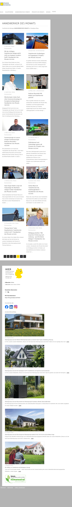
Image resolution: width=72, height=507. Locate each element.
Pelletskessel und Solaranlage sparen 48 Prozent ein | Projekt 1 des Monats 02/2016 (36, 145)
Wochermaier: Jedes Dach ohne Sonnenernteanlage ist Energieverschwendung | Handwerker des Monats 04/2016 (13, 101)
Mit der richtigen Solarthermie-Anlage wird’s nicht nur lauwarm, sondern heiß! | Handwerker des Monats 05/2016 (12, 55)
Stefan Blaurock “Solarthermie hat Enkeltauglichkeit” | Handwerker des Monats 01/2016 (35, 189)
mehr (68, 342)
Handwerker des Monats (22, 12)
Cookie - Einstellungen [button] (20, 487)
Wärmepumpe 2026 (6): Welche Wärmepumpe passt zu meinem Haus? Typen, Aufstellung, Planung (29, 340)
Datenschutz (10, 487)
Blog (1, 12)
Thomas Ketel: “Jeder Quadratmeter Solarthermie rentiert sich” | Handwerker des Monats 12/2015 (12, 231)
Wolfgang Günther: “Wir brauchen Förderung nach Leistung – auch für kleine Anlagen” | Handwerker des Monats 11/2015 (36, 237)
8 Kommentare (33, 138)
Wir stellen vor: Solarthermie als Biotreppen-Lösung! (17, 467)
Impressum (3, 487)
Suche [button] (54, 11)
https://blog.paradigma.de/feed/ (12, 298)
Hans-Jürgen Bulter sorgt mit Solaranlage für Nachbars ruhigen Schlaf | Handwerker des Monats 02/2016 (13, 188)
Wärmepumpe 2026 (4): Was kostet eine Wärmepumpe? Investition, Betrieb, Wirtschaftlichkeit (27, 401)
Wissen (48, 12)
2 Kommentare (40, 90)
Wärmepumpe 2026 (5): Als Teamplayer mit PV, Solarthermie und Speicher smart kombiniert (27, 371)
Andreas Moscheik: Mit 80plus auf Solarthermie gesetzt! (35, 95)
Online (9, 282)
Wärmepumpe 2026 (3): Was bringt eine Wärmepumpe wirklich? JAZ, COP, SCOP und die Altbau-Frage (29, 434)
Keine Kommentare (9, 47)
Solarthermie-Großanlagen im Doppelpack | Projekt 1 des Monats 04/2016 (36, 55)
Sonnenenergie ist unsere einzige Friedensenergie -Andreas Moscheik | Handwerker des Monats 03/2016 (12, 141)
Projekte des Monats (38, 12)
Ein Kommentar (40, 50)
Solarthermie (9, 12)
